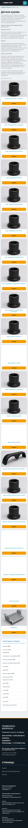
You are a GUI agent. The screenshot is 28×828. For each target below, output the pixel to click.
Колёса (4, 701)
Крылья (5, 693)
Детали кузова (6, 677)
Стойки (4, 690)
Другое (4, 670)
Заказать (14, 103)
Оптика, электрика (7, 659)
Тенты (4, 666)
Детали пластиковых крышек (10, 663)
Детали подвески (7, 673)
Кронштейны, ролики (8, 705)
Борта (4, 683)
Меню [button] (25, 2)
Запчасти (8, 7)
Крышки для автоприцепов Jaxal (11, 771)
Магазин (4, 774)
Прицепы (5, 646)
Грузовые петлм (7, 679)
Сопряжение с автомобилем (10, 656)
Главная (3, 7)
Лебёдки (5, 652)
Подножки (5, 686)
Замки (4, 697)
